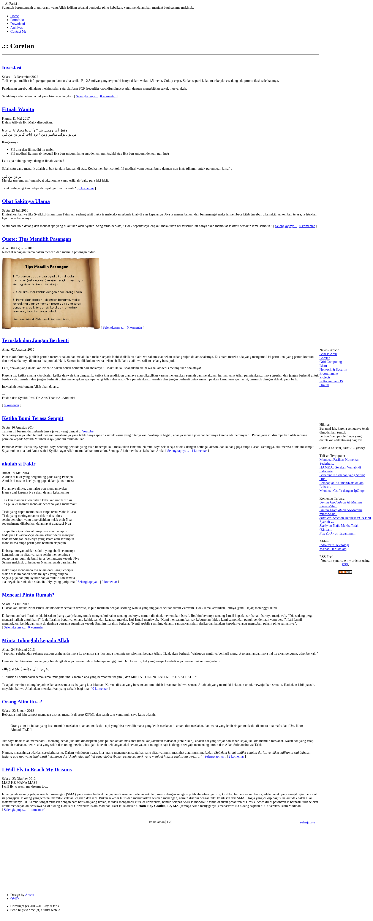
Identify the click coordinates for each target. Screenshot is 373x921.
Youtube (87, 431)
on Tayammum (337, 533)
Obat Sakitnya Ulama (26, 201)
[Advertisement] (62, 859)
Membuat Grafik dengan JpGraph (342, 490)
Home (14, 16)
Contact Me (18, 31)
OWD (14, 898)
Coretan (324, 358)
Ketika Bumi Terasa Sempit (32, 418)
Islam (323, 365)
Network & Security (333, 369)
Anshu (29, 895)
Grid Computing (330, 362)
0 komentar (107, 96)
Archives (16, 27)
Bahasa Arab (328, 354)
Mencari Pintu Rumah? (28, 595)
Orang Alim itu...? (22, 701)
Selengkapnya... (87, 96)
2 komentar (236, 756)
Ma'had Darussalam (332, 549)
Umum (324, 385)
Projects (324, 377)
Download (17, 23)
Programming (328, 373)
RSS (345, 564)
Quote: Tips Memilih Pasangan (36, 239)
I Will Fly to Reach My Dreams (37, 769)
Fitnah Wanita (18, 109)
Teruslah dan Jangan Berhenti (35, 340)
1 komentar (199, 451)
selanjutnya (307, 822)
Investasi (11, 67)
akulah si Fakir (19, 464)
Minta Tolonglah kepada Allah (35, 640)
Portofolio (17, 20)
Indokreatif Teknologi (334, 545)
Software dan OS (331, 381)
